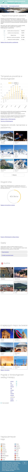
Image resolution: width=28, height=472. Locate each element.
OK (25, 463)
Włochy (2, 354)
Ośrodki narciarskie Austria (7, 255)
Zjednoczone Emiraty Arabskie (6, 368)
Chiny (17, 455)
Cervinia (16, 170)
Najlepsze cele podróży (5, 370)
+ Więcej (14, 175)
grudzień (12, 400)
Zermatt (3, 142)
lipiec (11, 391)
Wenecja (17, 367)
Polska (17, 449)
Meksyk (3, 457)
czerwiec (12, 390)
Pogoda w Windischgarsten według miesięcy (10, 236)
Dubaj (2, 367)
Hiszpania (4, 449)
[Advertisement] (14, 58)
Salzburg (17, 279)
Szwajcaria (4, 451)
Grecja (17, 444)
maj (11, 388)
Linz (16, 292)
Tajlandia (17, 445)
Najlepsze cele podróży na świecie (8, 205)
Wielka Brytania (17, 340)
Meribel (16, 156)
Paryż (2, 339)
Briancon (17, 142)
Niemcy (3, 445)
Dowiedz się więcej (10, 470)
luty (11, 383)
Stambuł (17, 353)
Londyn (17, 339)
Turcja (16, 354)
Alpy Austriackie (5, 252)
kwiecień (12, 386)
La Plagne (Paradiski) (6, 156)
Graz (2, 292)
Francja (2, 340)
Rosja (17, 453)
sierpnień (12, 393)
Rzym (2, 353)
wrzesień (12, 395)
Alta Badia (3, 170)
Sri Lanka (18, 457)
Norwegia (18, 459)
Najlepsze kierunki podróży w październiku (9, 42)
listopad (11, 398)
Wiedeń (3, 279)
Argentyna (18, 447)
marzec (11, 384)
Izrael (17, 451)
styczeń (11, 381)
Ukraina (3, 447)
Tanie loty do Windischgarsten (7, 121)
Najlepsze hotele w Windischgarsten (8, 119)
